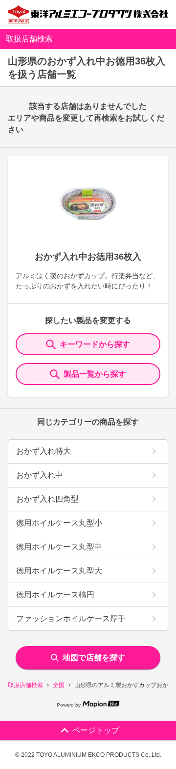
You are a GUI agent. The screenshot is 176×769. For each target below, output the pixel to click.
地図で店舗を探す (94, 657)
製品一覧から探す (95, 374)
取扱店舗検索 (25, 685)
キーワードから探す (95, 344)
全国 (59, 685)
